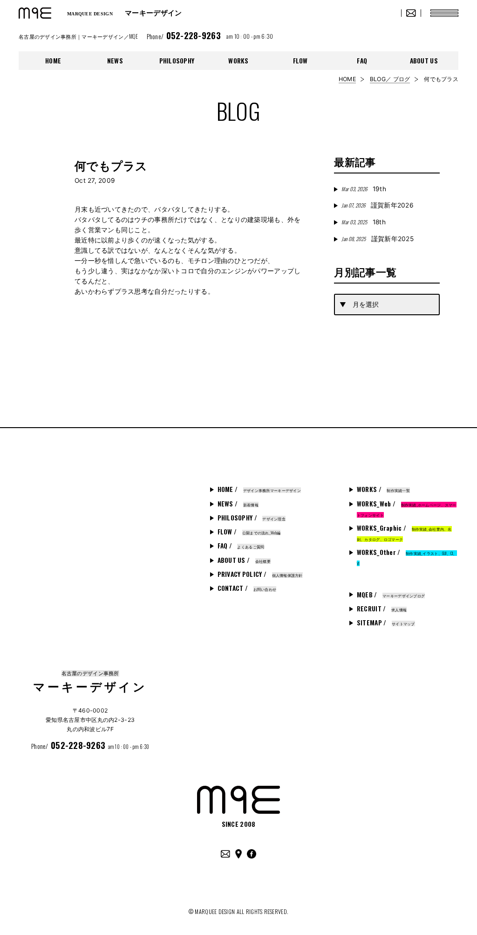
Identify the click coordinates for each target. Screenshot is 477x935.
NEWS (115, 60)
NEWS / (238, 503)
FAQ (362, 60)
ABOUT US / (244, 560)
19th (363, 189)
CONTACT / (247, 588)
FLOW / (249, 531)
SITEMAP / (386, 622)
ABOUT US (424, 60)
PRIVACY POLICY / (260, 574)
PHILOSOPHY (177, 60)
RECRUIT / (382, 608)
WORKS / (383, 489)
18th (363, 222)
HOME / (259, 489)
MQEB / (391, 594)
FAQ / (241, 545)
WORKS (238, 60)
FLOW (300, 60)
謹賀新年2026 (377, 205)
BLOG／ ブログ (390, 79)
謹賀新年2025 (377, 238)
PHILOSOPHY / (252, 517)
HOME (53, 60)
